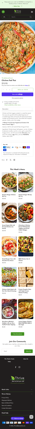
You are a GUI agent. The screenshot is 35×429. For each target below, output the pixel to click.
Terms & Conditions (7, 405)
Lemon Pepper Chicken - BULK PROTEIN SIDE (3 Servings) (25, 323)
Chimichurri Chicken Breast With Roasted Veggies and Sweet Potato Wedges (24, 227)
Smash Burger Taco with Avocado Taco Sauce (9, 259)
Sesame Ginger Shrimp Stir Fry (25, 195)
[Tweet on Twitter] (10, 160)
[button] (22, 89)
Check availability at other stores (12, 105)
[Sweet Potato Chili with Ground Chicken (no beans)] (9, 213)
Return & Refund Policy (7, 403)
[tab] (19, 221)
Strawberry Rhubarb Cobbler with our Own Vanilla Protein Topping (8, 323)
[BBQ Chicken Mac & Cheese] (25, 246)
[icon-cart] (31, 11)
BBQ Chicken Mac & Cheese (24, 259)
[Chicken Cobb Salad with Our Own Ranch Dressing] (9, 277)
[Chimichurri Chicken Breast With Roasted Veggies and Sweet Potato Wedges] (25, 213)
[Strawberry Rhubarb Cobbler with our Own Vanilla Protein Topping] (9, 309)
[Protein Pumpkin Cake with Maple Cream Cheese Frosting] (25, 277)
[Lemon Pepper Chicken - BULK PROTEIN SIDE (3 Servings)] (25, 309)
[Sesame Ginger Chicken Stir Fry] (9, 182)
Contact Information (7, 408)
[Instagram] (19, 367)
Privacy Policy (5, 397)
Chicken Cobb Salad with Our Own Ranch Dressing (9, 290)
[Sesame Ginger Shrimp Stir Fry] (25, 182)
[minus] (3, 89)
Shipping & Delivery (7, 400)
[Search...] (30, 17)
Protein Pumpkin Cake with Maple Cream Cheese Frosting (25, 290)
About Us (25, 359)
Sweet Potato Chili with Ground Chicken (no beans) (8, 226)
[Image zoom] (17, 48)
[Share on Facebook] (7, 160)
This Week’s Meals (9, 359)
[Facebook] (16, 367)
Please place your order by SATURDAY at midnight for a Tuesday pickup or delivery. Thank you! (18, 2)
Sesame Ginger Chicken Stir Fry (9, 195)
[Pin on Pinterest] (14, 160)
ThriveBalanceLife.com (7, 78)
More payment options (17, 98)
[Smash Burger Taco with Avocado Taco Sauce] (9, 246)
